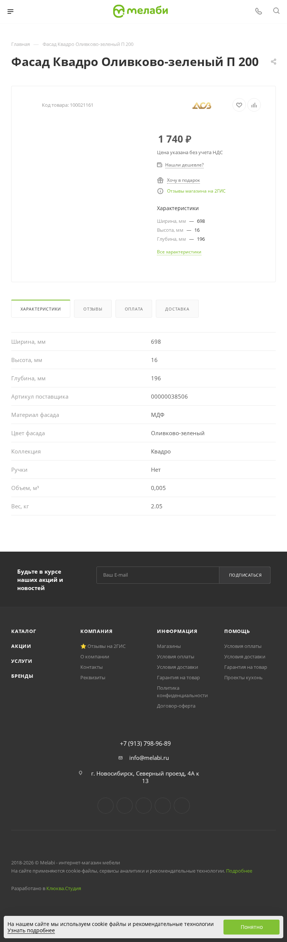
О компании (94, 656)
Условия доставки (177, 667)
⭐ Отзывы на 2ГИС (103, 646)
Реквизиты (92, 677)
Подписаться (245, 575)
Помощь (237, 631)
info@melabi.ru (149, 757)
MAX (182, 806)
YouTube (144, 806)
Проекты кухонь (243, 677)
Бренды (22, 676)
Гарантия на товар (178, 677)
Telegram (125, 806)
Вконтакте (106, 806)
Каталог (23, 631)
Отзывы (92, 309)
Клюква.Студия (63, 888)
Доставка (177, 309)
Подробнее (239, 870)
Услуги (22, 661)
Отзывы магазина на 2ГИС (196, 191)
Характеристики (41, 309)
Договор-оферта (176, 705)
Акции (21, 646)
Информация (177, 631)
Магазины (169, 646)
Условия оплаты (175, 656)
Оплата (134, 309)
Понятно (252, 926)
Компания (96, 631)
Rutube (163, 806)
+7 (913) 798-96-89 (145, 743)
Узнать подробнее (31, 930)
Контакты (91, 667)
